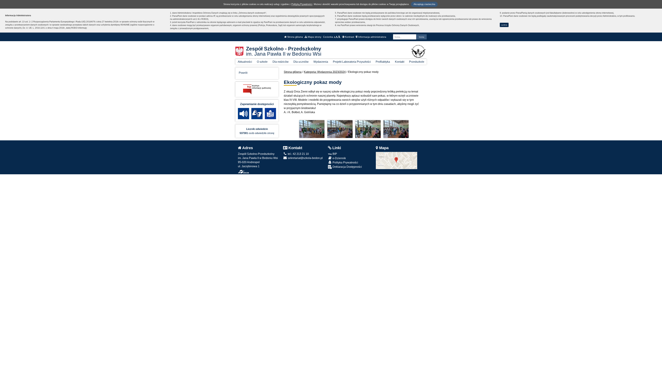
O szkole (262, 61)
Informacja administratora (372, 36)
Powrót (243, 72)
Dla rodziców (281, 61)
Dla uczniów (301, 61)
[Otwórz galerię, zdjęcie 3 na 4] (367, 129)
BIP (334, 153)
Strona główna (295, 36)
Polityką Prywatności (301, 4)
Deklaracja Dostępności (347, 166)
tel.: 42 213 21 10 (298, 153)
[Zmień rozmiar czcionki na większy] (336, 36)
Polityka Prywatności (345, 162)
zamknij (504, 25)
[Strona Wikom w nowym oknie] (243, 171)
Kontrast (349, 36)
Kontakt (399, 61)
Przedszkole (416, 61)
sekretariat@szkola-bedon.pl (305, 158)
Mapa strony (314, 36)
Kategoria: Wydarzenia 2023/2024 (325, 71)
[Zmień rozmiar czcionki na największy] (339, 36)
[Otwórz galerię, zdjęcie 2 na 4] (340, 129)
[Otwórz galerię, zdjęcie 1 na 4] (311, 129)
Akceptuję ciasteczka (424, 4)
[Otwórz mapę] (396, 160)
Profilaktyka (383, 61)
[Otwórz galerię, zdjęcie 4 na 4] (396, 129)
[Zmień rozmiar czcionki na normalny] (334, 36)
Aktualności (245, 61)
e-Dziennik (339, 158)
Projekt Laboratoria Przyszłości (352, 61)
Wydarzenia (320, 61)
